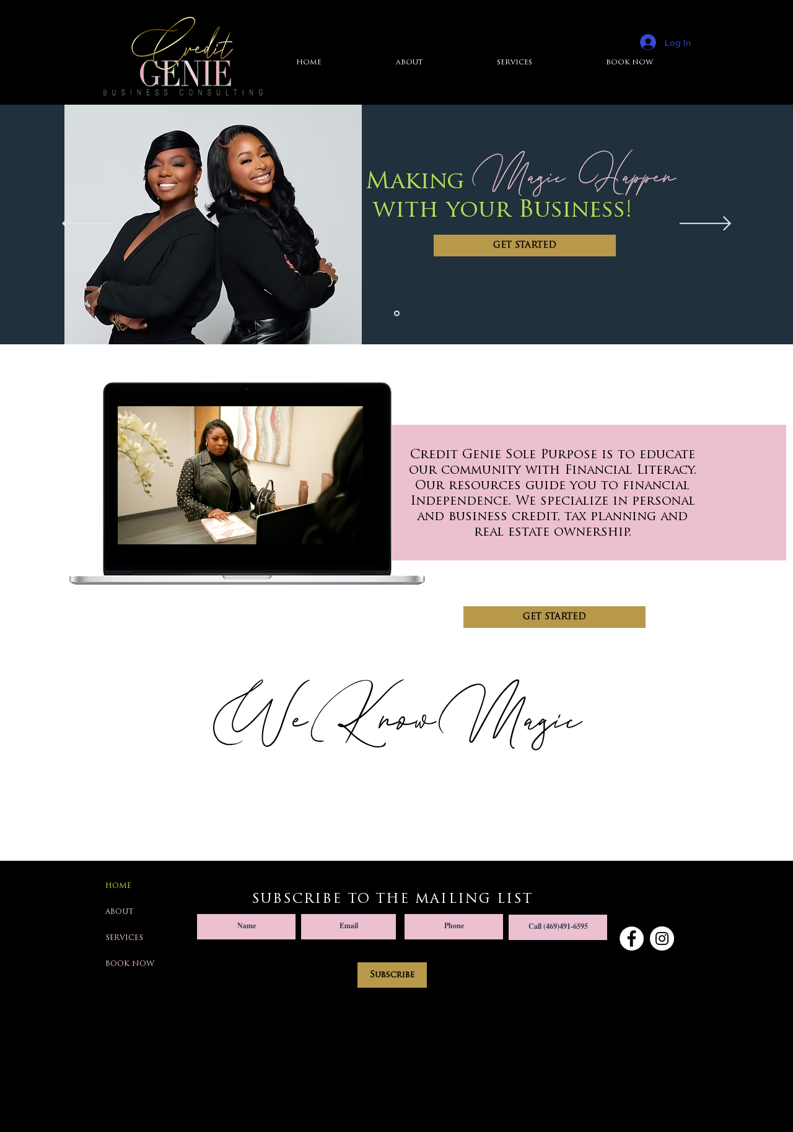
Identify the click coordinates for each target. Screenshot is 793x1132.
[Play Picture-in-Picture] (327, 528)
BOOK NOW (129, 964)
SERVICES (124, 938)
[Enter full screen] (348, 528)
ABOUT (119, 912)
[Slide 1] (397, 313)
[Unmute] (154, 528)
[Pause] (133, 528)
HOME (118, 886)
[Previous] (87, 224)
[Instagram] (662, 938)
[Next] (705, 224)
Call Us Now (558, 905)
